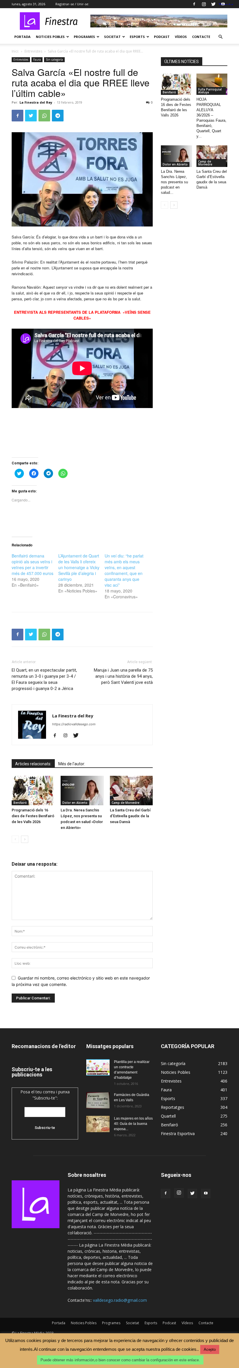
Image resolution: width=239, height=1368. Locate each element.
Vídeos (181, 36)
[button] (220, 37)
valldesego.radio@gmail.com (120, 1300)
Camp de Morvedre (125, 803)
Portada (22, 36)
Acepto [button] (210, 1349)
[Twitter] (213, 4)
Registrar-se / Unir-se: (72, 4)
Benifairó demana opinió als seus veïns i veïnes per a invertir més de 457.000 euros (32, 564)
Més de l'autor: (71, 763)
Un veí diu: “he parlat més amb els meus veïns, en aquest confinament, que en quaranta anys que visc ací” (124, 570)
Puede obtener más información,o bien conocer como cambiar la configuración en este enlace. (120, 1360)
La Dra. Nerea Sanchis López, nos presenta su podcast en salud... (174, 182)
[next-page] (24, 839)
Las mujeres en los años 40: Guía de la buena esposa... (133, 1123)
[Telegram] (58, 115)
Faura (37, 59)
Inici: (15, 51)
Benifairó (20, 803)
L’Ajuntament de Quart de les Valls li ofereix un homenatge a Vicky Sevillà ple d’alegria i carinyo (78, 567)
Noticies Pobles (50, 36)
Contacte (201, 36)
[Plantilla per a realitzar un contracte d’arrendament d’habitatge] (98, 1067)
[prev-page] (15, 839)
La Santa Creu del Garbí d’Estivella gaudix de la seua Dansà (130, 816)
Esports (137, 36)
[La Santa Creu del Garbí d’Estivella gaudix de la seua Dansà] (131, 790)
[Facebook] (194, 4)
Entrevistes (33, 51)
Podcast (162, 36)
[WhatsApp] (44, 115)
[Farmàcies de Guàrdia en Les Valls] (98, 1100)
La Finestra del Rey (36, 102)
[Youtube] (205, 1193)
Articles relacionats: (33, 763)
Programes (84, 36)
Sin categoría (54, 59)
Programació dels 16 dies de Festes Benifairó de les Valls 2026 (33, 816)
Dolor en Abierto (74, 803)
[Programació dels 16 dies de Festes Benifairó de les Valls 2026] (33, 790)
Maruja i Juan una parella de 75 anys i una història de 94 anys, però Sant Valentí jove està (123, 676)
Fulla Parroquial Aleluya (210, 90)
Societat (112, 36)
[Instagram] (203, 4)
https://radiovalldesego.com (74, 724)
